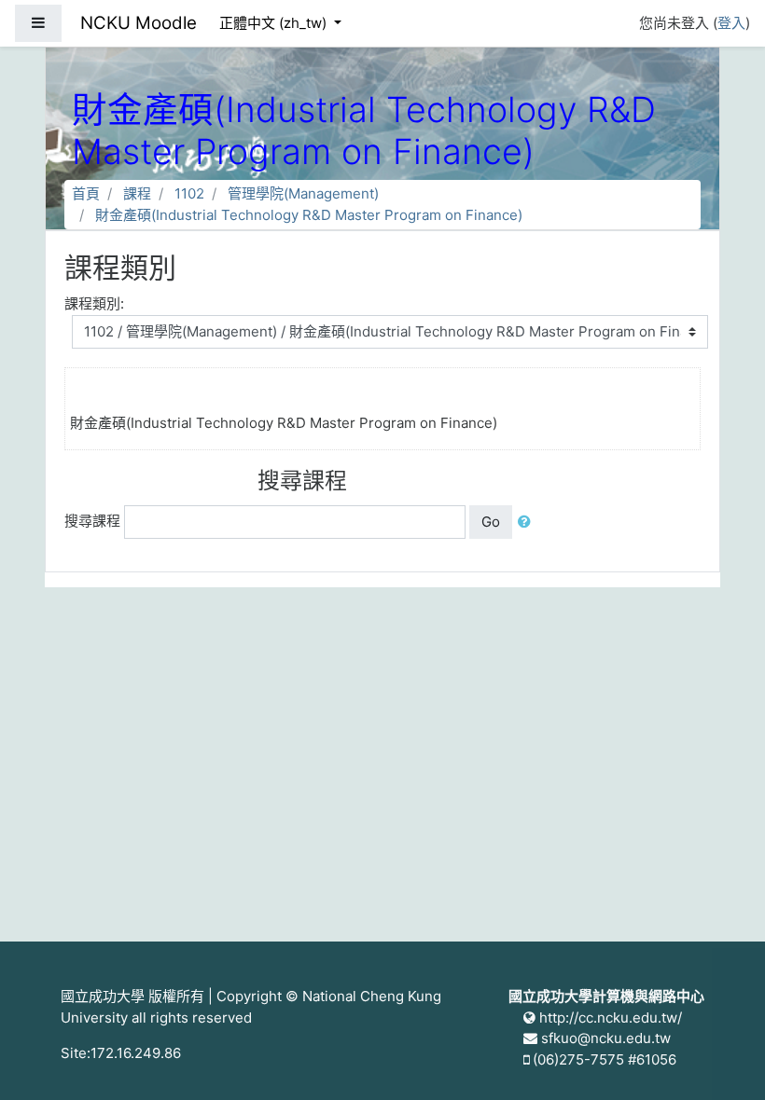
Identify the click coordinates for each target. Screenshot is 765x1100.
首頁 (86, 193)
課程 (137, 193)
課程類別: (94, 303)
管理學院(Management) (303, 193)
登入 (731, 23)
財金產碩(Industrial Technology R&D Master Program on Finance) (308, 215)
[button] (528, 522)
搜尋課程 (92, 520)
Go (490, 521)
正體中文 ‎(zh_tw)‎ (274, 23)
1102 (189, 193)
